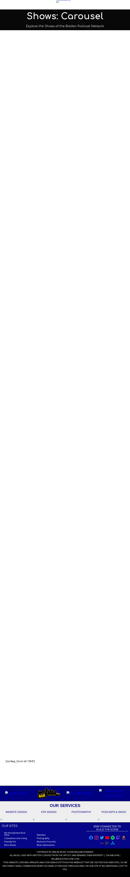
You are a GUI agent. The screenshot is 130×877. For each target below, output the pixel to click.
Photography (43, 838)
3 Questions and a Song (34, 406)
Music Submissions (46, 845)
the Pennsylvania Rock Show (14, 833)
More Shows (10, 845)
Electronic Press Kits (46, 841)
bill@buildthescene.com (65, 858)
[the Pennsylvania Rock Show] (63, 1)
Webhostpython (59, 862)
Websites (41, 834)
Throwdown (22, 510)
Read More (20, 170)
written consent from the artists (51, 855)
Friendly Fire (23, 109)
